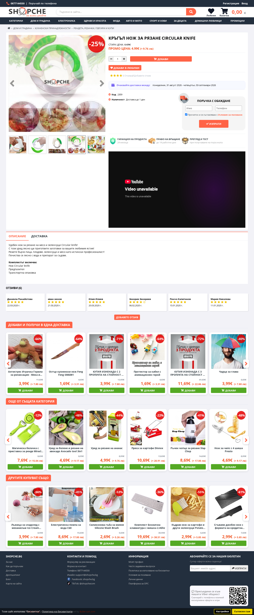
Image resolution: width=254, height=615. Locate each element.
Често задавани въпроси (142, 566)
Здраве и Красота (95, 20)
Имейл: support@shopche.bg (82, 574)
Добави (162, 59)
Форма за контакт (76, 566)
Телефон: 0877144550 (78, 570)
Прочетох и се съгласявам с (214, 114)
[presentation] (12, 83)
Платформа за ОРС (139, 583)
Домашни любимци (208, 20)
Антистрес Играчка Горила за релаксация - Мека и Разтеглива (25, 373)
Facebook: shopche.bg (83, 579)
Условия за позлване (140, 574)
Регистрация (231, 3)
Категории (16, 20)
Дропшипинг (13, 574)
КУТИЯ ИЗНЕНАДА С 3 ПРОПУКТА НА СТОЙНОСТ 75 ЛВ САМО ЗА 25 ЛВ (188, 373)
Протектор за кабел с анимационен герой (147, 373)
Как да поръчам (14, 566)
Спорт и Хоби (158, 20)
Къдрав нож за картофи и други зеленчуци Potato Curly (188, 526)
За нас (9, 561)
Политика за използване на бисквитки (149, 570)
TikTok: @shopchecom (83, 583)
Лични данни (136, 579)
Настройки (222, 611)
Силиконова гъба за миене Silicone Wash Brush (106, 526)
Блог (8, 579)
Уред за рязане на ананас (107, 448)
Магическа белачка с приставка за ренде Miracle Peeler (25, 450)
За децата (180, 20)
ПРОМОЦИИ (238, 20)
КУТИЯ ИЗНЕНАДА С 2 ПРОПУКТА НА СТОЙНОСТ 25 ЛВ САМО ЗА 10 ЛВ (106, 373)
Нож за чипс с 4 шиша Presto (228, 450)
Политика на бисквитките (57, 611)
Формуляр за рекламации (81, 561)
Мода (116, 20)
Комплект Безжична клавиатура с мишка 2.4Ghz (147, 526)
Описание (17, 236)
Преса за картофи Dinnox (147, 448)
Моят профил (136, 561)
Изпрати (215, 123)
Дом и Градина (40, 20)
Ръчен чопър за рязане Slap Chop (188, 450)
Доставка (39, 236)
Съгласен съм (242, 611)
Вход (245, 3)
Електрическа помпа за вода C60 (66, 526)
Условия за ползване (230, 114)
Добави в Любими (126, 68)
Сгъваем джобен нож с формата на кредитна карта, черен (228, 526)
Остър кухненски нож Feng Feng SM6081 (66, 373)
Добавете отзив (127, 317)
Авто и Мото (134, 20)
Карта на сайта (14, 583)
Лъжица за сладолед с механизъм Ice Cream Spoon (25, 526)
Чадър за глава (228, 371)
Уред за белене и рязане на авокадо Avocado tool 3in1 (66, 450)
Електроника (66, 20)
